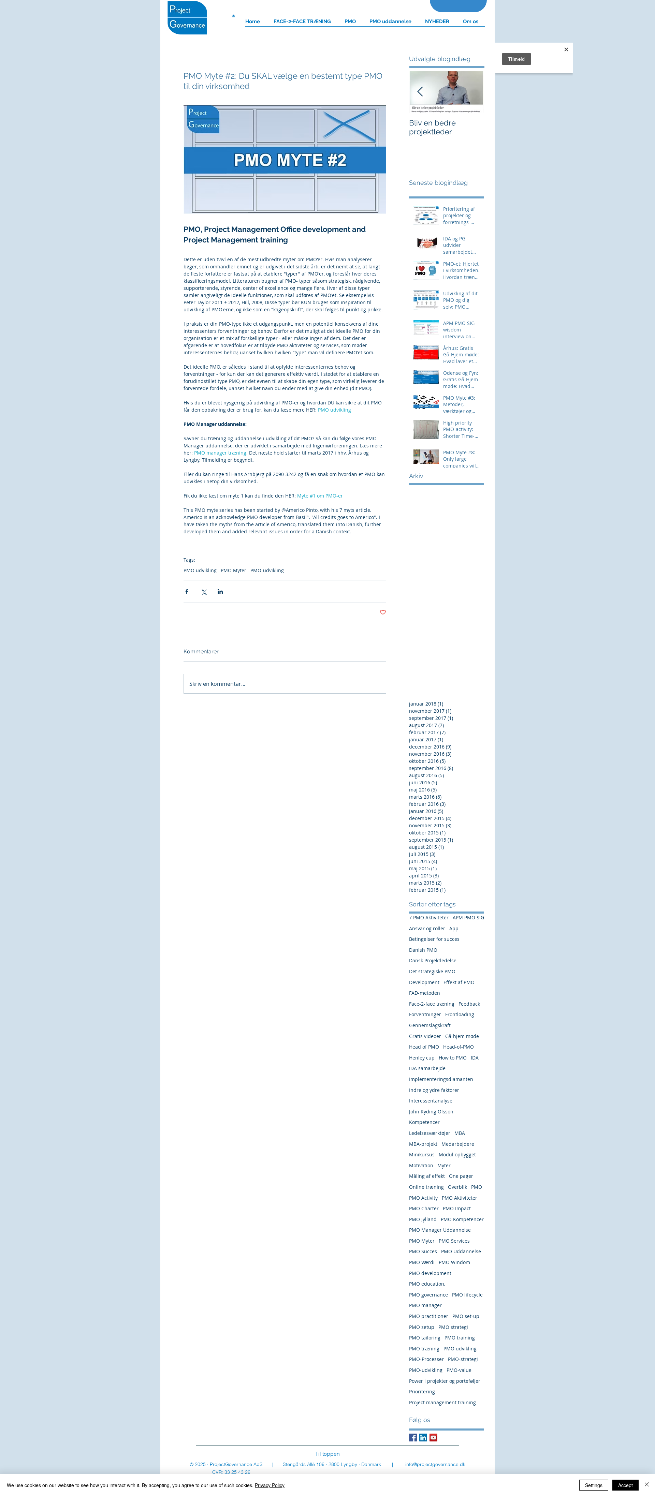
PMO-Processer (426, 1359)
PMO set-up (465, 1316)
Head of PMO (424, 1046)
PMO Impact (457, 1208)
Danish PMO (423, 950)
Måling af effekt (427, 1176)
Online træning (426, 1187)
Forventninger (425, 1014)
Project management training (442, 1402)
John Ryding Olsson (431, 1111)
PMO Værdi (422, 1262)
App (453, 928)
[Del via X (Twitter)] (203, 591)
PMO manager (425, 1305)
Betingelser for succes (434, 939)
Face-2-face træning (431, 1004)
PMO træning (424, 1348)
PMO (476, 1187)
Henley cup (422, 1057)
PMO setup (421, 1327)
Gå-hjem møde (462, 1036)
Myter (444, 1165)
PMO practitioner (428, 1316)
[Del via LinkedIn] (220, 591)
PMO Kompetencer (462, 1219)
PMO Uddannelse (461, 1251)
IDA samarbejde (427, 1068)
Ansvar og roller (427, 928)
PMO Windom (454, 1262)
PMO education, (427, 1283)
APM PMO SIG (468, 917)
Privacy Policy (270, 1485)
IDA (475, 1057)
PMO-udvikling (267, 570)
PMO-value (459, 1370)
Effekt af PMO (459, 982)
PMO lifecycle (467, 1294)
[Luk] (647, 1485)
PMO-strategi (463, 1359)
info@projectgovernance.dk (435, 1464)
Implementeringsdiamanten (441, 1079)
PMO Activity (423, 1198)
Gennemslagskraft (430, 1025)
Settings (593, 1485)
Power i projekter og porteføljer (444, 1381)
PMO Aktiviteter (459, 1198)
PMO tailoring (424, 1337)
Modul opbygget (457, 1154)
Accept (625, 1485)
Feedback (469, 1004)
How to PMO (453, 1057)
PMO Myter (233, 570)
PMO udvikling (200, 570)
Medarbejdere (457, 1144)
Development (424, 982)
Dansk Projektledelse (432, 960)
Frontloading (459, 1014)
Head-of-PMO (458, 1046)
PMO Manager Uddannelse (440, 1230)
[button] (233, 15)
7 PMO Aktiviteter (429, 917)
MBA (459, 1133)
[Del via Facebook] (187, 591)
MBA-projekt (423, 1144)
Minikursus (422, 1154)
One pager (461, 1176)
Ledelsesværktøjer (429, 1133)
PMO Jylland (423, 1219)
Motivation (421, 1165)
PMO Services (454, 1241)
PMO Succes (423, 1251)
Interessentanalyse (430, 1100)
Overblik (457, 1187)
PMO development (430, 1273)
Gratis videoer (425, 1036)
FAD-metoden (424, 993)
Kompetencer (424, 1122)
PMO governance (428, 1294)
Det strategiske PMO (432, 971)
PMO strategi (453, 1327)
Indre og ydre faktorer (434, 1090)
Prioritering (422, 1391)
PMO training (460, 1337)
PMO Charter (424, 1208)
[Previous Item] (420, 92)
